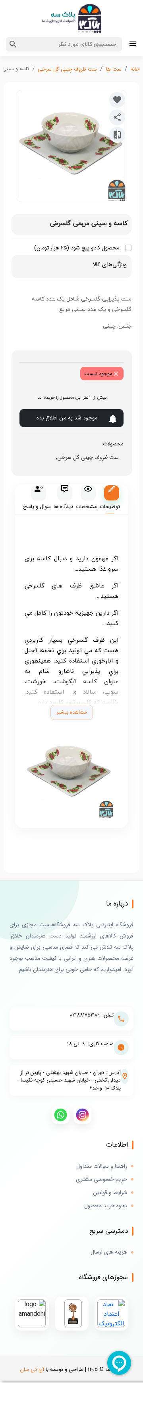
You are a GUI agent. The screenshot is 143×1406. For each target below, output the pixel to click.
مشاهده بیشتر (71, 712)
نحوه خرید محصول (105, 1206)
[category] (133, 44)
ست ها (114, 69)
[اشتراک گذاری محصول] (117, 117)
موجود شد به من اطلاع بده (67, 417)
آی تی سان (32, 1369)
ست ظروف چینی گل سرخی (67, 69)
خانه (135, 69)
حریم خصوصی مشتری (101, 1179)
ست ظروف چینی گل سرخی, (86, 457)
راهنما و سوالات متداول (101, 1166)
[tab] (109, 499)
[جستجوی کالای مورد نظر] (13, 44)
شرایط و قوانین (110, 1192)
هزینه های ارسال (109, 1252)
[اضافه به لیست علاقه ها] (117, 100)
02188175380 (85, 1015)
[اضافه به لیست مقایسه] (117, 135)
